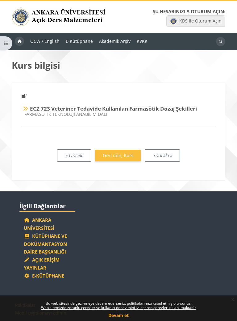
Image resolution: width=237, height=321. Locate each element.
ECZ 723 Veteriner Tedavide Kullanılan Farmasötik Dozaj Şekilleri (113, 108)
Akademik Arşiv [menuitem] (115, 41)
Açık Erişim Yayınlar (42, 264)
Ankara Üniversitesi (39, 224)
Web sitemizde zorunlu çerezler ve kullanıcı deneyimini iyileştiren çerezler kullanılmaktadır (118, 307)
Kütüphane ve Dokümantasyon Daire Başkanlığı (45, 244)
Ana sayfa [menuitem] (19, 41)
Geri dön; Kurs (118, 155)
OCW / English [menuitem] (45, 41)
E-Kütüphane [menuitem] (79, 41)
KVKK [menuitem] (142, 41)
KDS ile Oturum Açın (200, 21)
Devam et (118, 315)
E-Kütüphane (47, 276)
